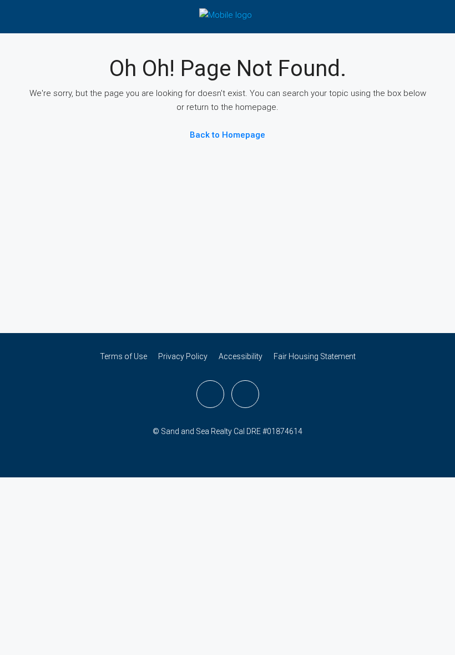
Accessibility (240, 356)
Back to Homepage (227, 135)
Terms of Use (123, 356)
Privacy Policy (183, 356)
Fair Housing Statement (315, 356)
